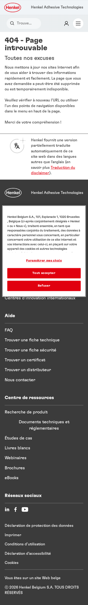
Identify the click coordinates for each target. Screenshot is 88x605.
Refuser (44, 285)
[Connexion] (66, 23)
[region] (44, 251)
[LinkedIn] (7, 509)
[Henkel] (13, 192)
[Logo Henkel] (13, 7)
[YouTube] (25, 509)
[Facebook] (15, 509)
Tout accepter (43, 273)
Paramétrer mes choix (44, 260)
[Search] (13, 23)
